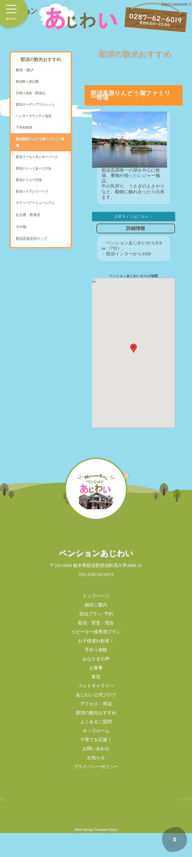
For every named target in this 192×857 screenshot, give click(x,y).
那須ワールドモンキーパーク (37, 157)
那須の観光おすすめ (96, 712)
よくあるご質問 (96, 721)
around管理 (185, 799)
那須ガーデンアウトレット (35, 104)
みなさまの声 (96, 658)
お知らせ (96, 757)
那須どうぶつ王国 (29, 180)
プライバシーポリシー (96, 766)
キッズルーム (96, 730)
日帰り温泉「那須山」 (32, 93)
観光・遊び (24, 70)
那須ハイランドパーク (32, 191)
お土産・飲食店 (28, 215)
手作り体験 (96, 649)
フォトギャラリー (96, 685)
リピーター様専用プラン (96, 631)
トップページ (96, 595)
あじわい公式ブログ (96, 694)
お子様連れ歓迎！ (96, 640)
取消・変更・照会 (96, 622)
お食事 (96, 667)
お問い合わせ (96, 748)
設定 (3, 799)
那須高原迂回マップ (31, 239)
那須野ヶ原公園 (27, 81)
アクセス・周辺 (96, 703)
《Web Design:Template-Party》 (96, 830)
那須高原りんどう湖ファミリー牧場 (40, 142)
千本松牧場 (24, 127)
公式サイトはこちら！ (133, 216)
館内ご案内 (96, 604)
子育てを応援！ (96, 739)
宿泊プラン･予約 (96, 613)
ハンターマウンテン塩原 (34, 116)
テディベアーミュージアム (35, 203)
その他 (21, 227)
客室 (96, 676)
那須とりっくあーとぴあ (34, 168)
